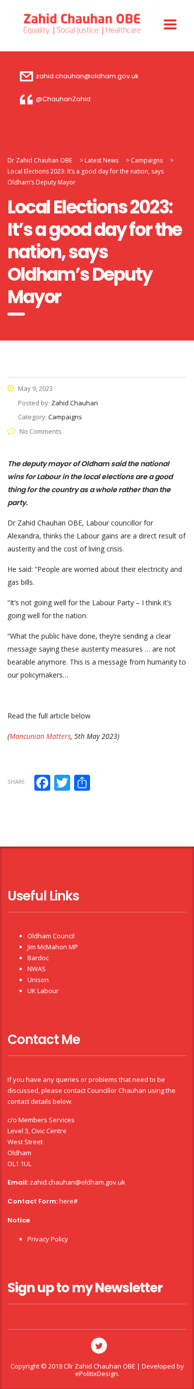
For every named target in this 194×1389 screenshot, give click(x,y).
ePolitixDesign (96, 1373)
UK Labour (43, 990)
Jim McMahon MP (52, 946)
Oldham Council (51, 935)
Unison (38, 979)
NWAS (36, 968)
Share (16, 781)
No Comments (40, 431)
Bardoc (38, 957)
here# (68, 1201)
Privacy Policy (47, 1238)
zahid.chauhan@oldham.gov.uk (77, 1182)
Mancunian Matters (40, 736)
